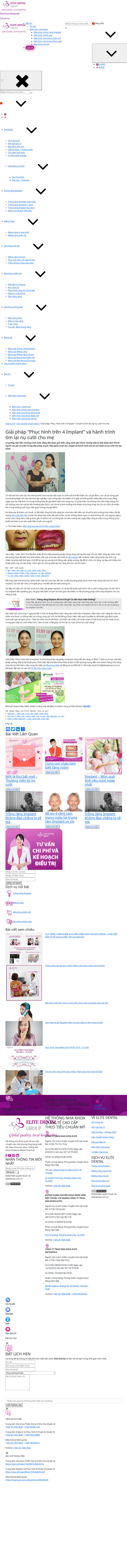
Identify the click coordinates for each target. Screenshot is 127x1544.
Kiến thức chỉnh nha (43, 35)
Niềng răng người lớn (101, 1171)
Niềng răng (9, 221)
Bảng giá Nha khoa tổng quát (21, 360)
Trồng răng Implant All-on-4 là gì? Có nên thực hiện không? (66, 599)
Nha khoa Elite (53, 665)
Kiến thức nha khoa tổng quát (48, 41)
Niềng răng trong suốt (18, 232)
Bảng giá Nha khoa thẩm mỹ (21, 357)
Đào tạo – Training (20, 180)
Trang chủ (10, 423)
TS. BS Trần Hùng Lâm (41, 668)
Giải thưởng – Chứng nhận (20, 149)
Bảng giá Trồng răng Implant (21, 348)
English (101, 64)
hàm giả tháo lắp (19, 515)
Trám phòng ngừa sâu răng (21, 263)
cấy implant (73, 557)
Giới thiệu (8, 129)
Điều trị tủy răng (15, 321)
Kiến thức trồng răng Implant (47, 32)
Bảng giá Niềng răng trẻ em (21, 354)
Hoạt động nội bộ (16, 166)
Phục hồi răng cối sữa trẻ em (21, 260)
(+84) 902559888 (32, 1435)
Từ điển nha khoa (99, 1152)
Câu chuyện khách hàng (15, 363)
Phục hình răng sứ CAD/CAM (21, 290)
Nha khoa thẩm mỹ (13, 273)
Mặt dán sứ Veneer (17, 284)
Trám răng (13, 324)
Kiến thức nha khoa (39, 29)
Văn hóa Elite (18, 177)
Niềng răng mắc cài (17, 235)
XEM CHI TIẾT (12, 789)
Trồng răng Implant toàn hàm (22, 201)
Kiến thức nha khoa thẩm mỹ (47, 38)
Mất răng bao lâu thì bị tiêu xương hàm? (41, 526)
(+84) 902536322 (79, 1294)
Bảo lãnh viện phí (16, 146)
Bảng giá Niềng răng (17, 351)
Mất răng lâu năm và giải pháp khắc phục (26, 570)
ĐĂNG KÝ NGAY (13, 883)
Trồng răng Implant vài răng (21, 207)
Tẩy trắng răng (15, 296)
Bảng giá (8, 337)
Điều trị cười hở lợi (16, 293)
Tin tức (33, 26)
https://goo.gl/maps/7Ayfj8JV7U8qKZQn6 (24, 1464)
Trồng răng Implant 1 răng (20, 204)
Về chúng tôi (14, 140)
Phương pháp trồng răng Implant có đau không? (29, 573)
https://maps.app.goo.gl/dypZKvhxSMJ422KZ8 (26, 1480)
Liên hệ (30, 47)
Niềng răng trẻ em (16, 257)
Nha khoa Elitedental (9, 13)
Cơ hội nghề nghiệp (17, 155)
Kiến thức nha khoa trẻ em (24, 418)
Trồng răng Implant (13, 190)
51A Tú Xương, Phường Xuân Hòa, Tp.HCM (64, 1235)
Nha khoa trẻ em (41, 44)
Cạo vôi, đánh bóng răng (19, 327)
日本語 (101, 67)
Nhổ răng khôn (15, 318)
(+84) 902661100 (32, 1427)
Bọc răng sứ (13, 287)
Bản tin (29, 23)
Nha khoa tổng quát (13, 307)
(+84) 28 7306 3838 (61, 1185)
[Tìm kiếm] (31, 92)
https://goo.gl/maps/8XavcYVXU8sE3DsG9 (25, 1472)
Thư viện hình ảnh (16, 152)
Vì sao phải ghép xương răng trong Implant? (28, 576)
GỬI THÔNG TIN (13, 1405)
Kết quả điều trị (98, 1142)
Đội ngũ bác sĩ (14, 143)
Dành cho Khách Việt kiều (20, 210)
